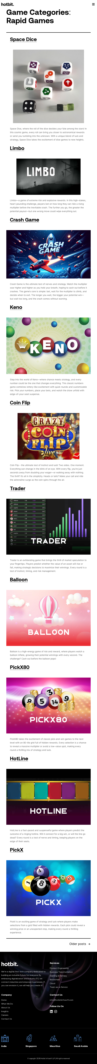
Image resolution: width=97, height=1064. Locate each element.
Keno (16, 307)
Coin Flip (20, 402)
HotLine (19, 758)
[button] (93, 4)
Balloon (19, 579)
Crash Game (24, 220)
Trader (17, 488)
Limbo (17, 148)
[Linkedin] (51, 1011)
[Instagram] (55, 1011)
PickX (16, 850)
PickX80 (19, 667)
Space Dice (23, 39)
